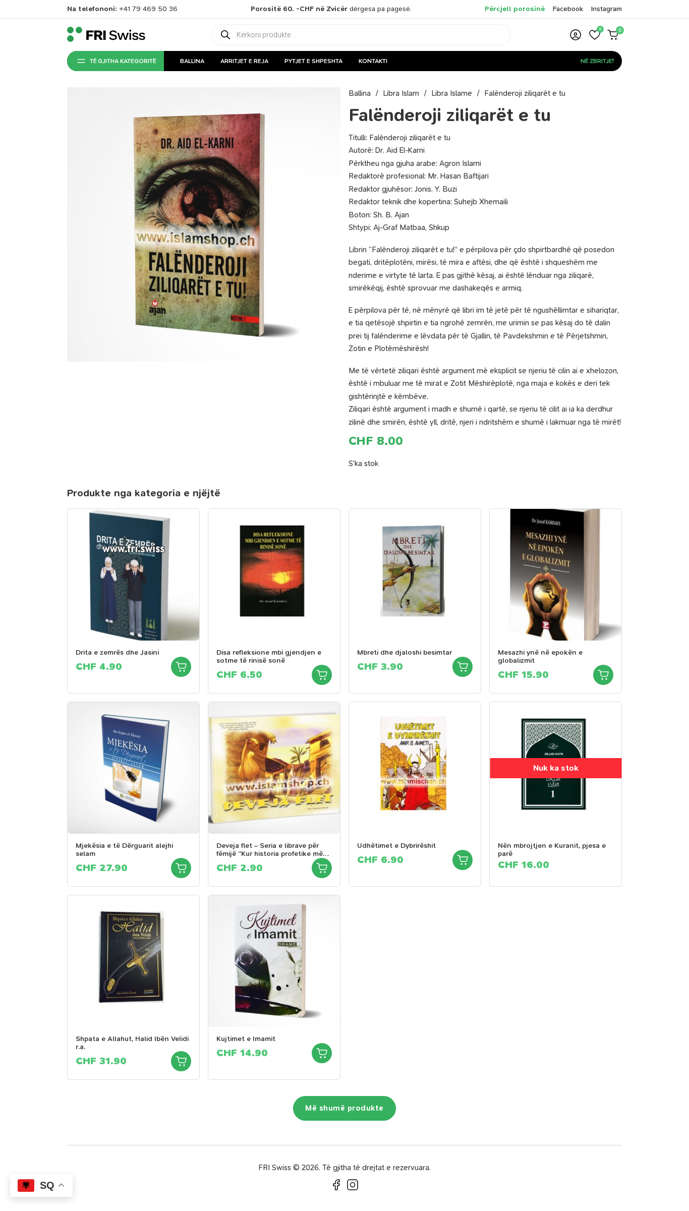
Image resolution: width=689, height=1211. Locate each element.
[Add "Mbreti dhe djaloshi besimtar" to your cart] (462, 667)
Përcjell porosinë (515, 9)
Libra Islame (451, 93)
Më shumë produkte (344, 1108)
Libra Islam (401, 93)
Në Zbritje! (597, 61)
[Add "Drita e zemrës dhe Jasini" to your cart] (181, 667)
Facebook (568, 9)
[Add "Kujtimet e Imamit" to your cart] (322, 1053)
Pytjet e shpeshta (313, 61)
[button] (595, 35)
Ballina (192, 61)
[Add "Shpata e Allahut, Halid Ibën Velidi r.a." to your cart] (181, 1061)
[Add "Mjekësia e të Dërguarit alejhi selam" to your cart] (181, 868)
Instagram (606, 9)
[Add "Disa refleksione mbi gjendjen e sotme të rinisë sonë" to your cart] (322, 675)
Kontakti (373, 61)
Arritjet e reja (244, 61)
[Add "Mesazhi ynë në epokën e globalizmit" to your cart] (603, 675)
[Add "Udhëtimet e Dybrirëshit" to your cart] (462, 860)
